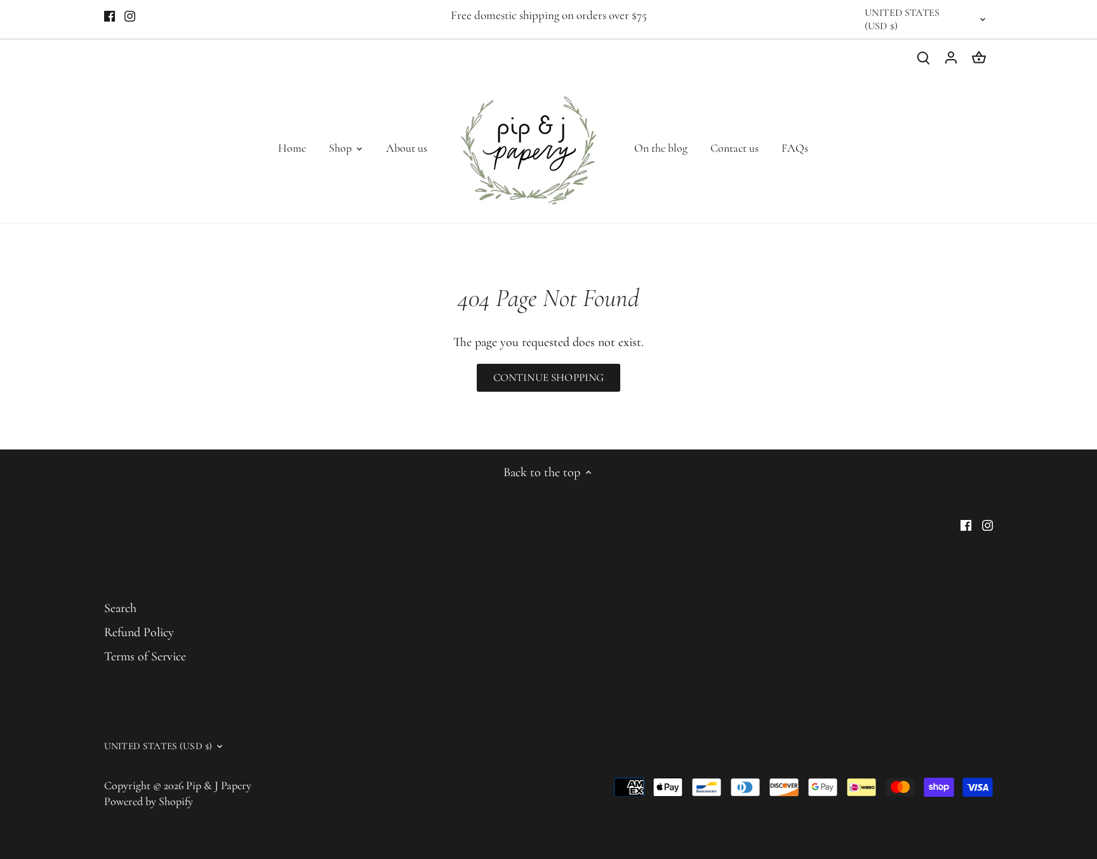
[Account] (951, 56)
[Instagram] (129, 15)
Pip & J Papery (218, 785)
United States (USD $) (902, 19)
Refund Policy (139, 632)
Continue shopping (548, 377)
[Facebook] (109, 15)
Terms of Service (145, 656)
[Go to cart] (979, 56)
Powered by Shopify (148, 801)
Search (120, 608)
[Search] (923, 56)
